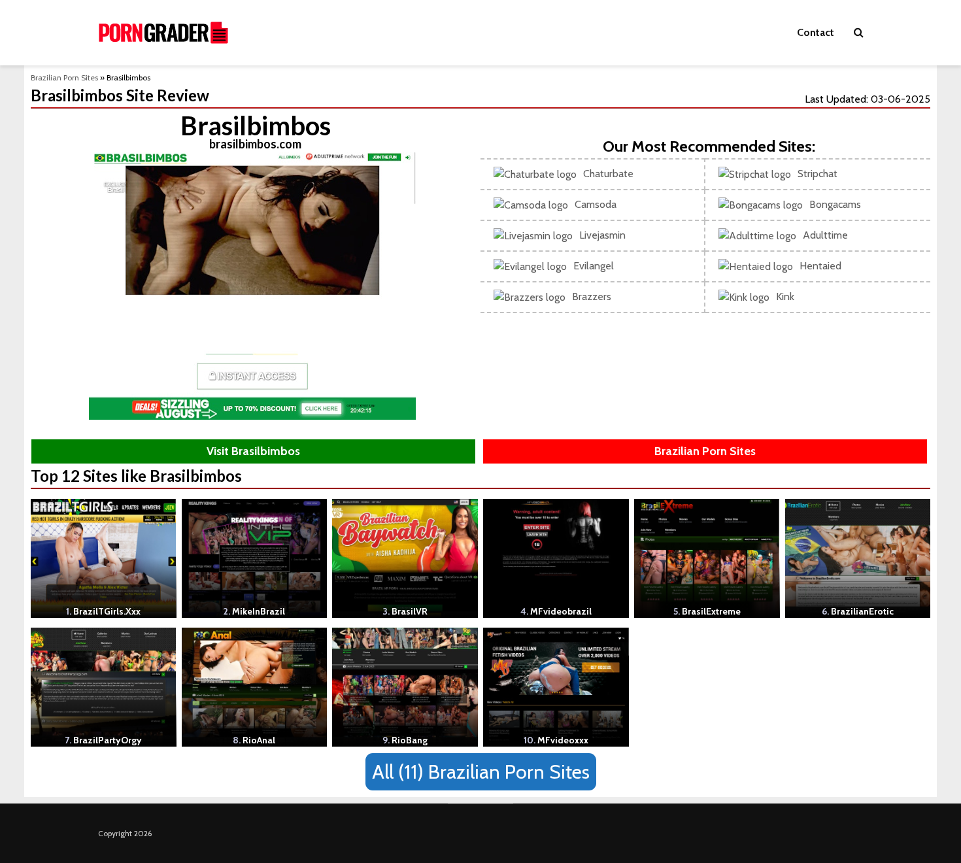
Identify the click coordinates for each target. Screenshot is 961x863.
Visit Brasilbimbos (253, 451)
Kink (785, 296)
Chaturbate (608, 173)
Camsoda (595, 204)
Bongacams (835, 204)
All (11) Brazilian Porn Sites (481, 772)
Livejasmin (602, 235)
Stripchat (817, 173)
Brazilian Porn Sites (64, 77)
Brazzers (591, 296)
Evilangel (593, 266)
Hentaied (820, 266)
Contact (815, 32)
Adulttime (825, 235)
